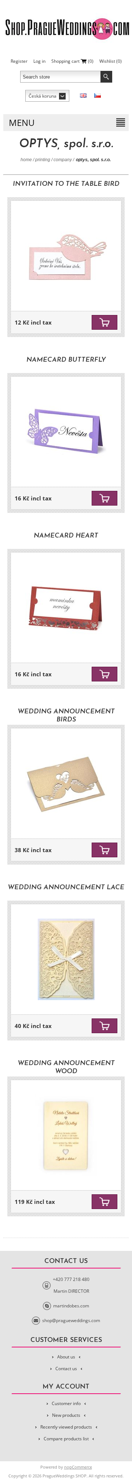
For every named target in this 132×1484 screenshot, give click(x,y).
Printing (42, 159)
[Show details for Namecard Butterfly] (66, 432)
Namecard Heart (66, 536)
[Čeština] (97, 95)
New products (66, 1415)
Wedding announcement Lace (66, 887)
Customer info (66, 1403)
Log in (39, 61)
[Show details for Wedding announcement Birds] (66, 783)
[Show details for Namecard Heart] (66, 608)
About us (66, 1357)
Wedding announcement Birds (66, 716)
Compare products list (66, 1439)
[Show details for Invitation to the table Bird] (66, 256)
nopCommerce (78, 1467)
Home (26, 159)
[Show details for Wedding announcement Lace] (66, 959)
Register (19, 61)
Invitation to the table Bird (66, 184)
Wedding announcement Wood (66, 1067)
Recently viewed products (66, 1427)
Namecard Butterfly (66, 360)
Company (63, 159)
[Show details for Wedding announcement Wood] (66, 1135)
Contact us (66, 1368)
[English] (83, 95)
